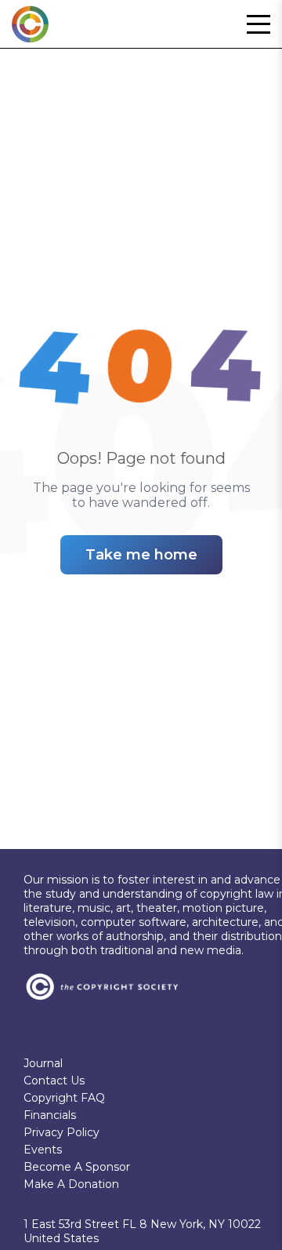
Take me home (141, 554)
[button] (258, 24)
